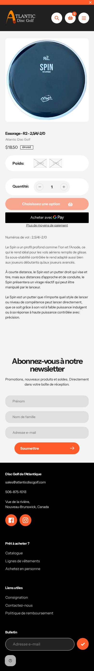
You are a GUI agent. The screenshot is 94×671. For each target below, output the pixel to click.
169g (40, 163)
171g (56, 163)
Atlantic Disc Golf (17, 139)
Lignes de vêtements (22, 561)
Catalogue (14, 553)
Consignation (16, 597)
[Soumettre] (83, 644)
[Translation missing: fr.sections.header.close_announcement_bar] (90, 2)
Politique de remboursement (29, 613)
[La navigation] (83, 18)
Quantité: (21, 186)
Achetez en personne (22, 568)
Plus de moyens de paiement (47, 225)
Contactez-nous (19, 605)
